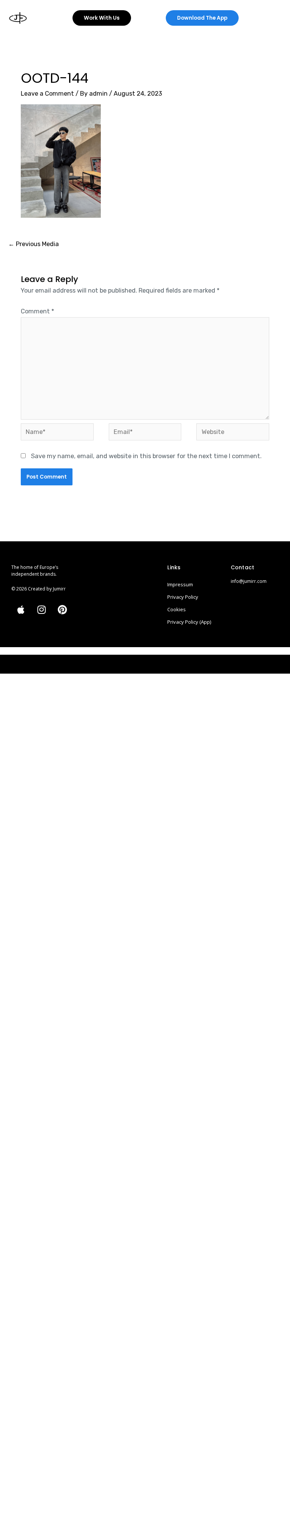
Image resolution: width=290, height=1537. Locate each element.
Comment (37, 311)
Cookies (176, 609)
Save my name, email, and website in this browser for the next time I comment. (146, 456)
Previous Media (33, 244)
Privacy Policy (182, 596)
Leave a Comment (47, 93)
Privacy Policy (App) (189, 621)
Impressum (180, 584)
